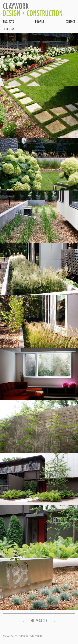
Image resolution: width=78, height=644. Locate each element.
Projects (8, 21)
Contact (70, 21)
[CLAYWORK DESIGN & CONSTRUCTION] (32, 9)
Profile (39, 21)
